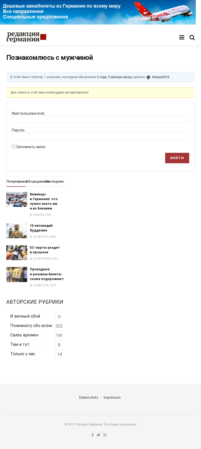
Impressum (112, 397)
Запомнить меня (30, 147)
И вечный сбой (25, 316)
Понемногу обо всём (31, 325)
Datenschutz (88, 397)
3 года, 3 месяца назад (114, 77)
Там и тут (19, 344)
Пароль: (18, 130)
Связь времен (24, 335)
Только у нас (22, 353)
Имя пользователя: (28, 113)
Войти (177, 158)
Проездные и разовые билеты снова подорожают (47, 274)
